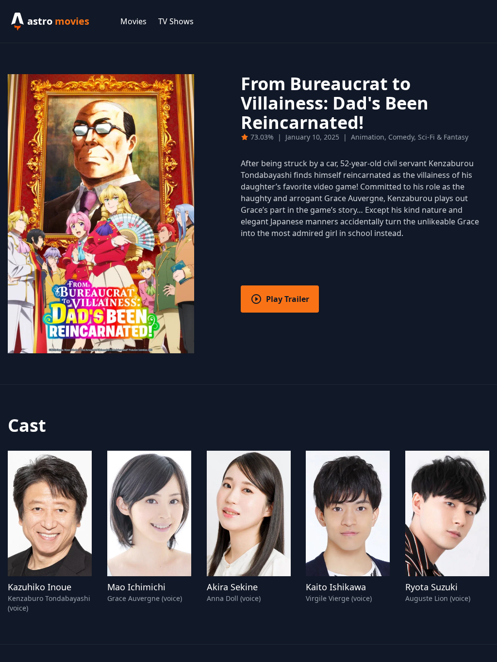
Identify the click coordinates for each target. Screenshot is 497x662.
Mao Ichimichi (136, 587)
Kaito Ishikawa (336, 587)
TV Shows (176, 21)
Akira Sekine (232, 587)
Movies (133, 21)
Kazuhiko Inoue (39, 587)
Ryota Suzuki (431, 587)
